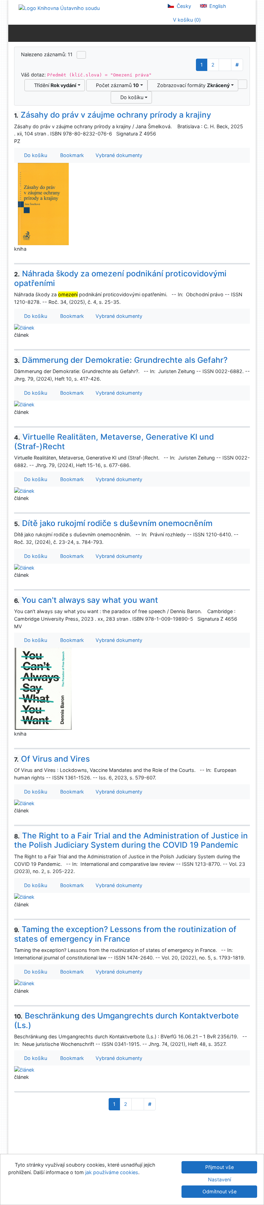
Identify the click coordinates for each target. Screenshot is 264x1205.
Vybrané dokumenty (118, 155)
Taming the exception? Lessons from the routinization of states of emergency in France (125, 934)
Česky (183, 6)
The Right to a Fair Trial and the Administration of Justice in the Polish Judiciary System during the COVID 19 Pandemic (131, 840)
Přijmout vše (219, 1167)
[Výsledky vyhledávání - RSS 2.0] (81, 55)
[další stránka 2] (225, 65)
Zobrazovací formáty (192, 85)
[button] (242, 84)
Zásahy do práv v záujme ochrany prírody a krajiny (112, 115)
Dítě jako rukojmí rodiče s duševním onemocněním (113, 523)
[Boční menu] (15, 33)
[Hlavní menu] (249, 33)
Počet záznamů (116, 85)
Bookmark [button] (70, 155)
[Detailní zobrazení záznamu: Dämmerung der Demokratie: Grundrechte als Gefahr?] (24, 404)
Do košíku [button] (34, 155)
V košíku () (186, 20)
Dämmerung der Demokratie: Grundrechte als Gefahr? (121, 360)
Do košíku (130, 97)
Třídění (53, 85)
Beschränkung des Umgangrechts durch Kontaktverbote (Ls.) (126, 1020)
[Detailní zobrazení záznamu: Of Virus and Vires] (24, 803)
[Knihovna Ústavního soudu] (59, 8)
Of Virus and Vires (52, 759)
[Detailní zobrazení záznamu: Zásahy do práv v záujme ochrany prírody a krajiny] (43, 203)
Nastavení (219, 1179)
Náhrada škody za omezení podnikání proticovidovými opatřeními (120, 278)
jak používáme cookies (111, 1172)
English (217, 6)
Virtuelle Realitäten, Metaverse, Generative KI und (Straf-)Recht (114, 441)
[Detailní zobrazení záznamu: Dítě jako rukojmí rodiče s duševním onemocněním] (24, 567)
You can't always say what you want (86, 600)
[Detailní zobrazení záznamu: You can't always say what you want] (43, 688)
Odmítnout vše (219, 1191)
